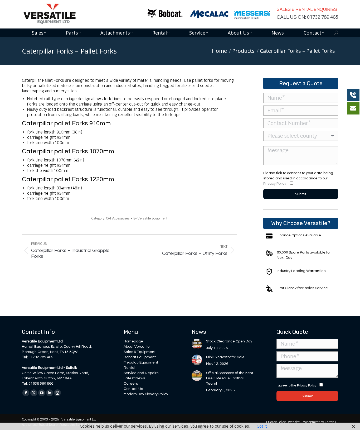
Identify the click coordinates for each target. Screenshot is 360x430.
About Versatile (137, 346)
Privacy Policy (274, 183)
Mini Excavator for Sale (225, 357)
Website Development (304, 422)
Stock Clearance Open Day (229, 341)
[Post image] (197, 344)
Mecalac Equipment (141, 362)
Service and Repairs (141, 373)
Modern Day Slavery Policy (146, 394)
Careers (131, 383)
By (150, 218)
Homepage (133, 341)
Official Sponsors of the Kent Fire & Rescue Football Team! (229, 378)
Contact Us (133, 389)
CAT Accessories (117, 218)
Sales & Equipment (139, 352)
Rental (129, 368)
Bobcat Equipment (140, 357)
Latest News (134, 378)
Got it (262, 426)
